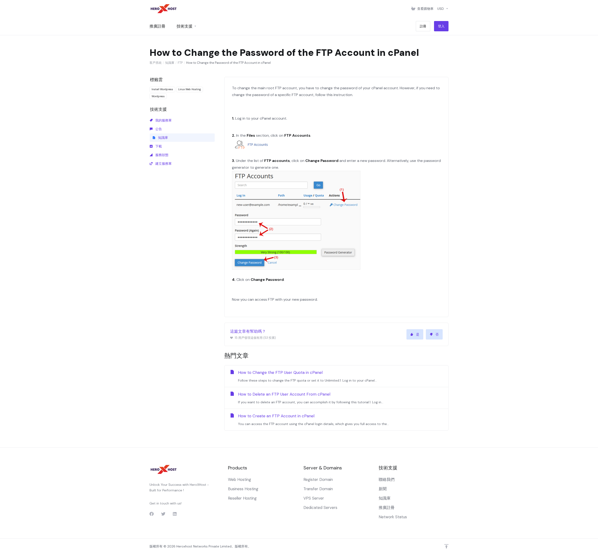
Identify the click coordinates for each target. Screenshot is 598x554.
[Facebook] (151, 514)
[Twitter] (163, 514)
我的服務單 (163, 120)
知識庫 (169, 63)
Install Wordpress (162, 89)
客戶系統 (156, 63)
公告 (158, 129)
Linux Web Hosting (189, 89)
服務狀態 (161, 155)
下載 (158, 146)
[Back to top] (446, 546)
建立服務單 (163, 163)
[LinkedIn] (175, 514)
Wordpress (158, 96)
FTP (180, 63)
